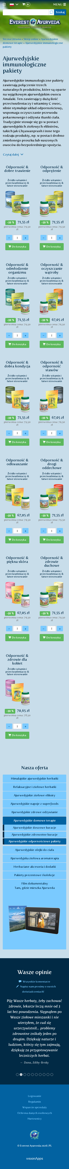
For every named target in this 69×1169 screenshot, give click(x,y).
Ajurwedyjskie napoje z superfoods (34, 803)
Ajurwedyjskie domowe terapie (34, 820)
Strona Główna (12, 39)
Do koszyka (19, 246)
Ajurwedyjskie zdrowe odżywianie (34, 812)
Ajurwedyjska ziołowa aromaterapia (34, 858)
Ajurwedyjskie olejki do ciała (34, 850)
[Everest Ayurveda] (34, 23)
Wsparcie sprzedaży (34, 1107)
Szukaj (60, 12)
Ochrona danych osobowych (34, 1113)
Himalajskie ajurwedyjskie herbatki (34, 778)
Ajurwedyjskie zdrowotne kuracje (35, 834)
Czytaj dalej (11, 154)
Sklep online (31, 39)
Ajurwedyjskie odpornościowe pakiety (34, 841)
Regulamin (34, 1101)
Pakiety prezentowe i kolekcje (34, 875)
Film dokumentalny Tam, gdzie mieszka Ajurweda (34, 886)
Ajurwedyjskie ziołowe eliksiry (34, 795)
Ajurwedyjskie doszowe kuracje (34, 827)
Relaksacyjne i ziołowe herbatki (34, 787)
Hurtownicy (35, 1118)
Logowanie (34, 1096)
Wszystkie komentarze (36, 981)
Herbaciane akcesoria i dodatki (34, 866)
